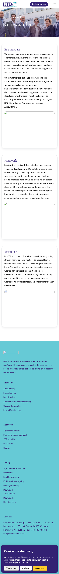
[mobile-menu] (53, 4)
